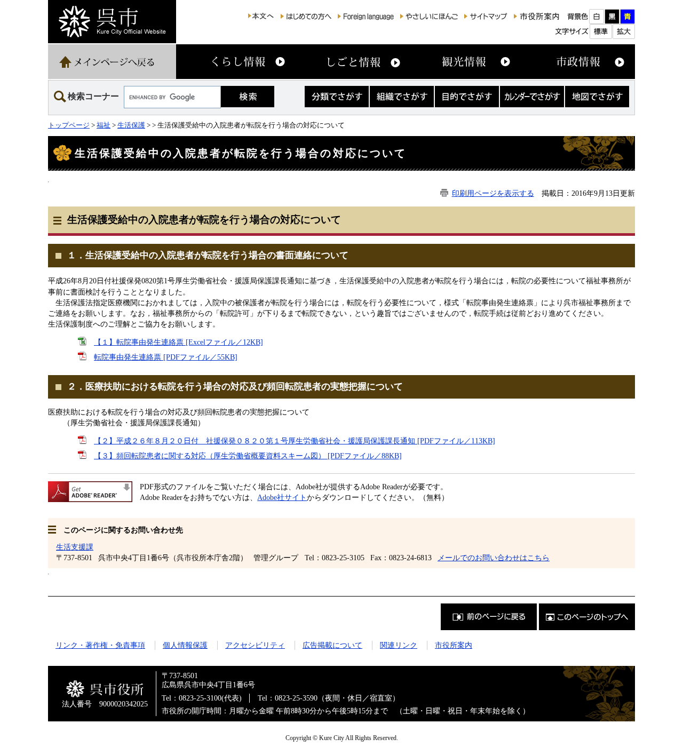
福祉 (103, 125)
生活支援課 (74, 547)
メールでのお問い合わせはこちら (494, 557)
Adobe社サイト (282, 497)
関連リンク (398, 645)
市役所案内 (453, 645)
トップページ (69, 125)
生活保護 (131, 125)
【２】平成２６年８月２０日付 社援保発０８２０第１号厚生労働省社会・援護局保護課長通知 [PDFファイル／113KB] (294, 440)
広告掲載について (332, 645)
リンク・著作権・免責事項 (100, 645)
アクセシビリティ (255, 645)
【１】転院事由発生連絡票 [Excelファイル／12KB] (178, 342)
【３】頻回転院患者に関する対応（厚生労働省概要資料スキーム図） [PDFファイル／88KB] (248, 455)
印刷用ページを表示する (493, 193)
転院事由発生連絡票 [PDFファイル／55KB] (165, 357)
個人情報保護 (185, 645)
